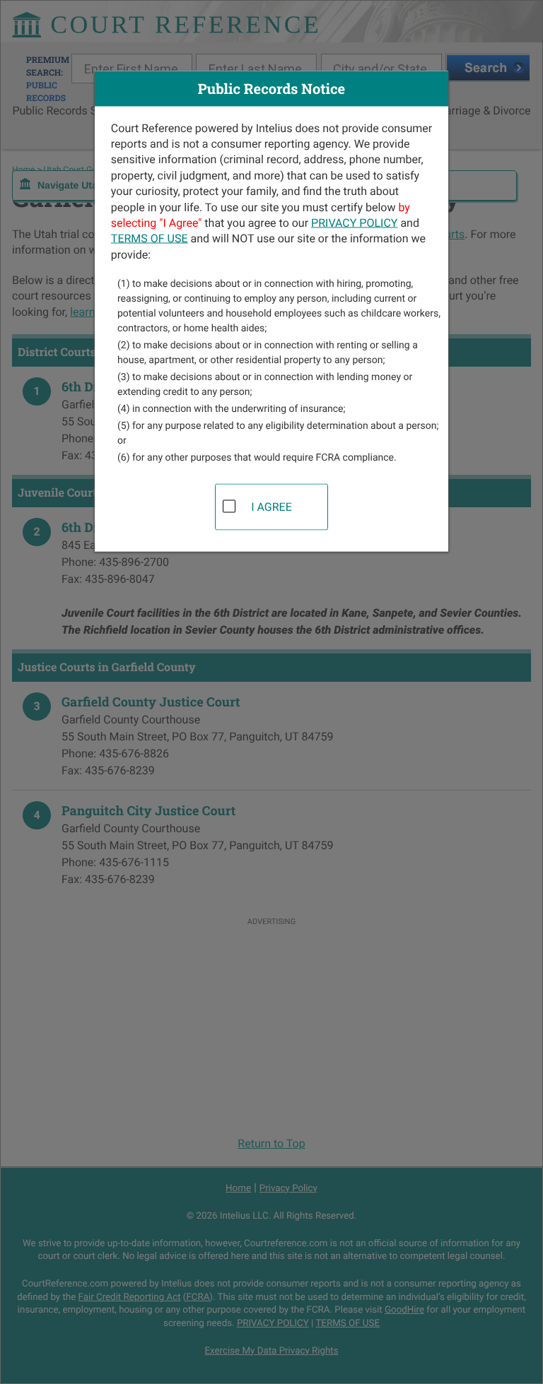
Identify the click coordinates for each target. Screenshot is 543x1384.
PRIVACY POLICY (354, 222)
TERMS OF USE (149, 238)
